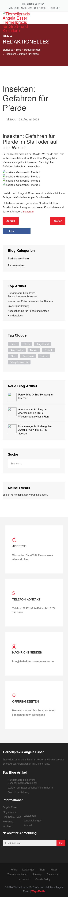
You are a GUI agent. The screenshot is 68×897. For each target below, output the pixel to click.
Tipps (27, 344)
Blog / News (9, 812)
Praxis (54, 869)
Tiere (43, 869)
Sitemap (36, 874)
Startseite (8, 49)
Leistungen (30, 815)
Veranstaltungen (32, 820)
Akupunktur (16, 350)
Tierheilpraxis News (18, 258)
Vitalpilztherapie (19, 362)
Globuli (48, 350)
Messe (33, 350)
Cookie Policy (42, 879)
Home (13, 869)
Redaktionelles (32, 49)
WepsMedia (38, 891)
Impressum (24, 879)
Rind (13, 356)
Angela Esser (10, 807)
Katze (44, 356)
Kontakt (28, 825)
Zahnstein (28, 356)
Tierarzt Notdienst (17, 874)
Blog (18, 49)
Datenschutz (54, 874)
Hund (13, 344)
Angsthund (43, 344)
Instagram (28, 211)
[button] (17, 231)
